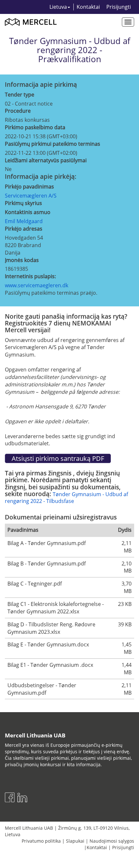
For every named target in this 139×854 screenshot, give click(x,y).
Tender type (19, 94)
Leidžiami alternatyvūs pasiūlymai (46, 160)
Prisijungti (118, 6)
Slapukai (75, 841)
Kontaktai (88, 6)
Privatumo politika (41, 841)
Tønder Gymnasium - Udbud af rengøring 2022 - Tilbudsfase (66, 498)
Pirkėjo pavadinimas (29, 186)
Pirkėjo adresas (23, 228)
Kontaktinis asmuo (27, 212)
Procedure (18, 110)
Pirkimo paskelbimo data (35, 127)
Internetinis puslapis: (30, 276)
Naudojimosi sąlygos (112, 841)
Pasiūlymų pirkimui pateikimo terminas (52, 143)
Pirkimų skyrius (23, 203)
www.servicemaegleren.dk (36, 285)
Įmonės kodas (22, 260)
